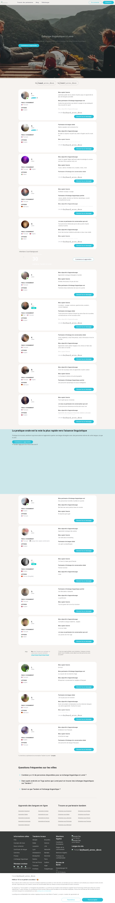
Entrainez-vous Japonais (64, 817)
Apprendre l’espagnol (24, 811)
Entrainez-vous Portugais (65, 821)
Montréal (47, 856)
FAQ (15, 840)
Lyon (34, 849)
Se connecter (95, 2)
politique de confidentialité (44, 891)
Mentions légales (61, 852)
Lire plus (53, 755)
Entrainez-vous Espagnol (64, 811)
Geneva (46, 843)
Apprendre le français (44, 821)
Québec (46, 862)
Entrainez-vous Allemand (64, 824)
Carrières (17, 852)
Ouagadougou (48, 869)
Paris (46, 859)
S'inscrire (108, 2)
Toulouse (35, 865)
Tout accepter (92, 900)
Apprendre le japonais (24, 817)
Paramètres (71, 900)
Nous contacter (19, 846)
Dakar (34, 843)
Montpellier (36, 856)
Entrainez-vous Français (84, 821)
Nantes (34, 859)
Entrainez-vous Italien (63, 814)
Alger (46, 865)
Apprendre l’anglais (43, 811)
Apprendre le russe (43, 814)
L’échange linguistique (21, 859)
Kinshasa (35, 869)
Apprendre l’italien (23, 814)
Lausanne (35, 846)
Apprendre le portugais (24, 821)
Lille (45, 846)
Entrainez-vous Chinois (84, 817)
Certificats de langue (20, 849)
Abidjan (34, 840)
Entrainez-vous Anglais (84, 811)
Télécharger (45, 2)
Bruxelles (47, 840)
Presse (16, 856)
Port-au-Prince (37, 862)
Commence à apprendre (29, 45)
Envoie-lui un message (84, 116)
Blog (37, 2)
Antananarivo (36, 852)
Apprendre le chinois (43, 817)
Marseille (47, 849)
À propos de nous (19, 843)
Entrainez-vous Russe (84, 814)
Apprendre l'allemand (23, 824)
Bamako (46, 852)
